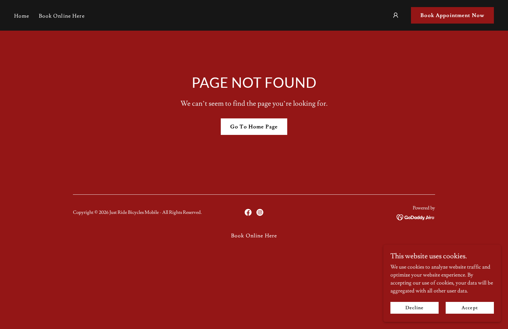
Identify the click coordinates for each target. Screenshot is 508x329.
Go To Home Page (254, 126)
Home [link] (21, 16)
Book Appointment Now (452, 15)
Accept (470, 308)
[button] (396, 15)
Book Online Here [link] (62, 16)
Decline (414, 308)
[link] (248, 212)
